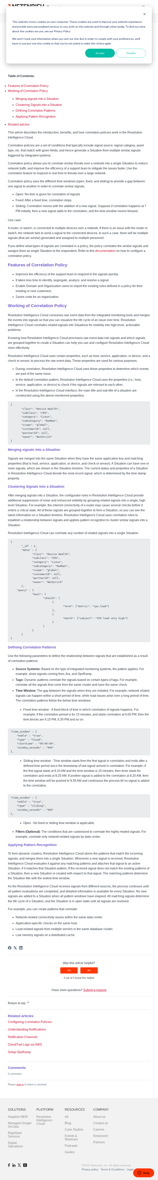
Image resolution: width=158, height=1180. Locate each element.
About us (99, 1116)
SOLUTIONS (17, 1109)
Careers (98, 1129)
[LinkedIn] (21, 948)
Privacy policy (90, 1169)
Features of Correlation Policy (28, 86)
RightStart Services (15, 1134)
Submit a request (94, 990)
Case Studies (74, 1129)
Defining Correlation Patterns (35, 110)
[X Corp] (15, 948)
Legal (130, 1169)
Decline (131, 53)
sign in (20, 1084)
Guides (70, 1152)
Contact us (100, 1123)
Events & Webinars (71, 1137)
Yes (69, 970)
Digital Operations (15, 1144)
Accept (100, 53)
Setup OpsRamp (19, 1052)
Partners (99, 1142)
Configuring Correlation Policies (30, 1022)
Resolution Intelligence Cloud (44, 1120)
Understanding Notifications (27, 1029)
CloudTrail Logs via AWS (25, 1044)
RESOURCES (75, 1109)
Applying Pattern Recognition (36, 116)
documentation (105, 250)
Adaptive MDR (18, 1116)
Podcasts (71, 1145)
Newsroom (100, 1136)
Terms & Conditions (113, 1169)
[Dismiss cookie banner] (144, 14)
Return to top (17, 1003)
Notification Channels (22, 1037)
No (89, 970)
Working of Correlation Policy (28, 91)
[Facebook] (9, 948)
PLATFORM (44, 1109)
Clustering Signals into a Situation (39, 104)
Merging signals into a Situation (37, 98)
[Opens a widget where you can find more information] (143, 1173)
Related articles (18, 124)
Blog (68, 1123)
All (66, 1116)
